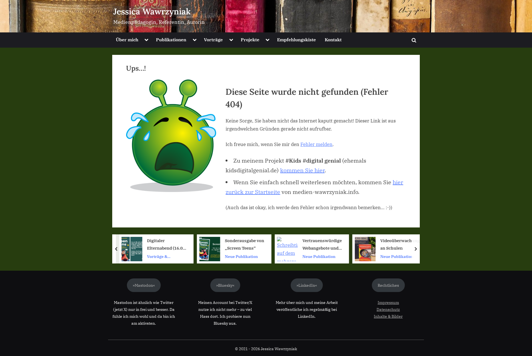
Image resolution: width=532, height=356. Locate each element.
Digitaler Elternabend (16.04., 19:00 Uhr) (167, 245)
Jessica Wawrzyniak (152, 11)
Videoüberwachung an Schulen (400, 244)
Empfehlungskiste (296, 39)
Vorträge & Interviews (157, 257)
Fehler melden (316, 144)
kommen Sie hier (302, 170)
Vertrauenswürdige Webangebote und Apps (322, 245)
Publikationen (171, 39)
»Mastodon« (144, 285)
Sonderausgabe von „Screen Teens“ (244, 244)
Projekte (250, 39)
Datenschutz (388, 309)
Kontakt (333, 39)
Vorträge (213, 39)
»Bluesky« (225, 285)
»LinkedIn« (306, 285)
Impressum (388, 302)
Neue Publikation (241, 256)
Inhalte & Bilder (388, 316)
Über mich (127, 39)
